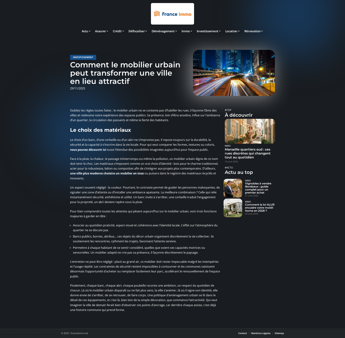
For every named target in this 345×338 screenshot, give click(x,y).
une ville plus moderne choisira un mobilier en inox (107, 173)
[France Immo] (172, 14)
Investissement (83, 57)
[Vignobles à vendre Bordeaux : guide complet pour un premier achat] (233, 188)
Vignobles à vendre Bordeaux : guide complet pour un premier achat (258, 188)
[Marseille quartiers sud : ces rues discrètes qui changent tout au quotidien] (250, 131)
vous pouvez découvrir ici (88, 150)
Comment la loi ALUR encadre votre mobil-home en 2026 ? (260, 207)
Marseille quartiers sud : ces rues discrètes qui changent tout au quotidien (248, 153)
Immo (228, 146)
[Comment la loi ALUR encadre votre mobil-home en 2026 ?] (233, 208)
